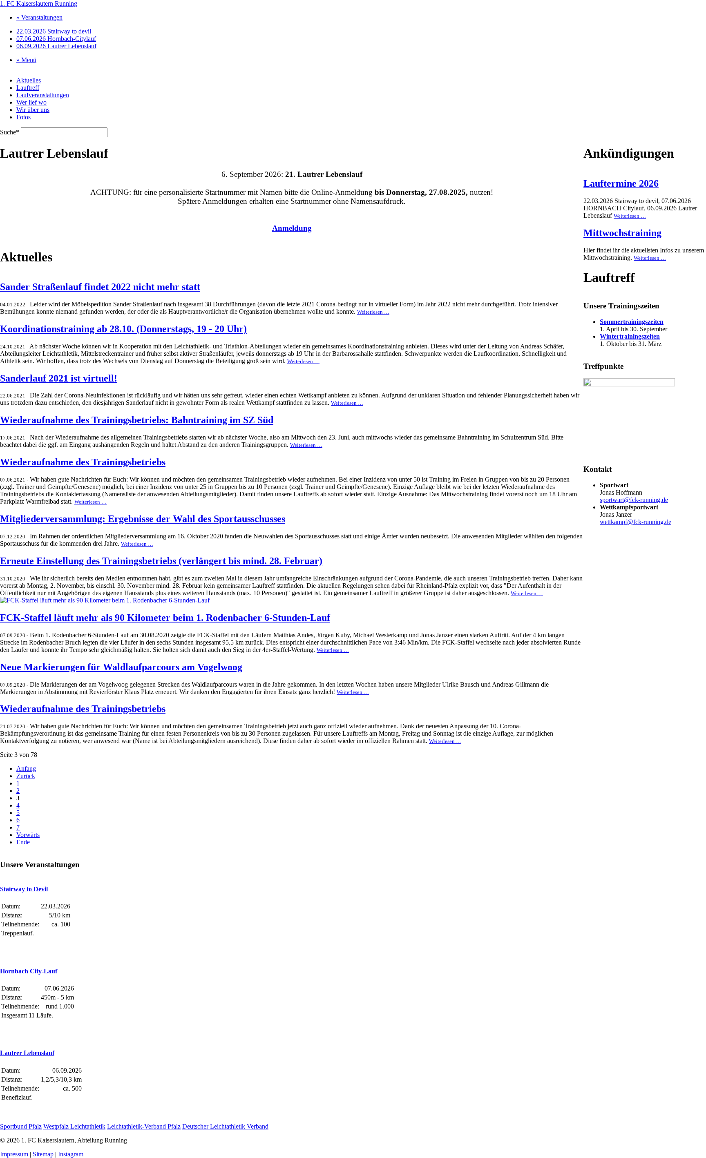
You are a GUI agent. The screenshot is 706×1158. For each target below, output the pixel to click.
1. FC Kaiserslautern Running (38, 3)
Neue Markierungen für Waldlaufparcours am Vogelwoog (121, 667)
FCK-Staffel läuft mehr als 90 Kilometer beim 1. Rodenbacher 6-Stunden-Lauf (165, 617)
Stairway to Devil (24, 889)
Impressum (14, 1154)
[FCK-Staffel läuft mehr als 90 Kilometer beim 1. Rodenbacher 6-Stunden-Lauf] (105, 600)
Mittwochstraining (622, 233)
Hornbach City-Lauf (28, 971)
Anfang (26, 768)
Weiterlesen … (373, 312)
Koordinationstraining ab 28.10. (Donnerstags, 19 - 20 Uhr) (123, 329)
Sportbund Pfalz (21, 1126)
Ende (23, 842)
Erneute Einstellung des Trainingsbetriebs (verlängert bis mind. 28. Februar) (161, 561)
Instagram (70, 1154)
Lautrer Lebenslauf (56, 45)
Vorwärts (28, 834)
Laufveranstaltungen (42, 94)
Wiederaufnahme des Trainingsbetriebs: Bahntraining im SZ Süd (136, 420)
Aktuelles (28, 80)
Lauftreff (27, 87)
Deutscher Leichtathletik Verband (225, 1126)
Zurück (25, 775)
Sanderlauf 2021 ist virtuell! (58, 378)
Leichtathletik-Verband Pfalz (144, 1126)
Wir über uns (32, 109)
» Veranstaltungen (39, 17)
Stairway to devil (53, 31)
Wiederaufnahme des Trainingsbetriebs (82, 462)
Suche (10, 132)
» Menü (26, 59)
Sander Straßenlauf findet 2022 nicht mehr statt (100, 286)
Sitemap (43, 1154)
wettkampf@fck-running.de (635, 521)
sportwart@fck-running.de (634, 499)
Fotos (23, 117)
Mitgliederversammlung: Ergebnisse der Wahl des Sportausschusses (142, 518)
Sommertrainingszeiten (632, 321)
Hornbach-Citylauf (56, 38)
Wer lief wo (31, 102)
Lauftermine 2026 (621, 183)
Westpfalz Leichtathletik (74, 1126)
